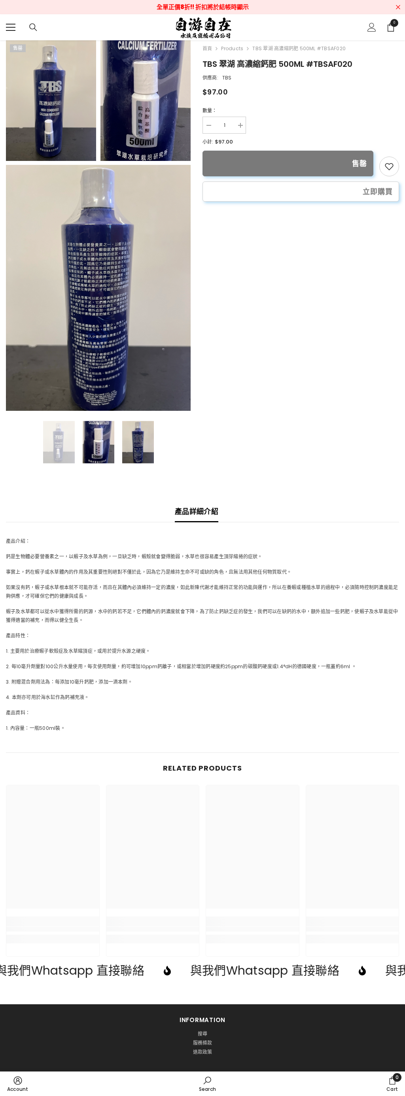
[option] (59, 442)
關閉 (398, 7)
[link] (389, 166)
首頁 (207, 48)
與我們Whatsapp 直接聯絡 (210, 970)
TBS (227, 77)
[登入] (371, 27)
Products (232, 48)
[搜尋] (33, 27)
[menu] (10, 27)
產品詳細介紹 (196, 511)
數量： (209, 110)
